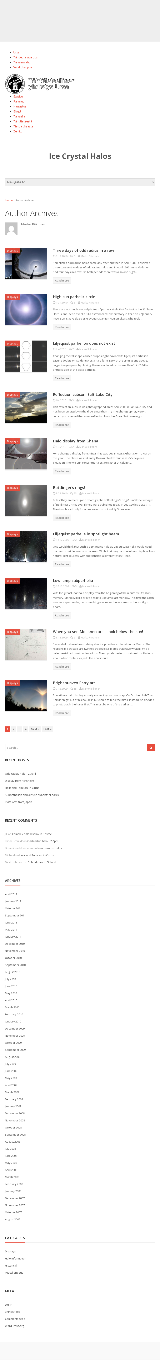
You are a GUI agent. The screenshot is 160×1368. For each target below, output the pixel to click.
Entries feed (12, 1312)
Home (9, 200)
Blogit (17, 111)
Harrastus (19, 106)
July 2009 (10, 1064)
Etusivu (18, 96)
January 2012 (13, 901)
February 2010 (14, 1014)
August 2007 (12, 1219)
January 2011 (13, 936)
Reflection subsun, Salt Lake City (83, 394)
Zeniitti (17, 131)
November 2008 (15, 1120)
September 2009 (15, 1050)
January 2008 (13, 1191)
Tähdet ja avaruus (25, 57)
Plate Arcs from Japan (18, 802)
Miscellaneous (14, 1272)
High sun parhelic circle (74, 296)
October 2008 (13, 1127)
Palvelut (18, 101)
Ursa (16, 52)
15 (75, 688)
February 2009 (14, 1099)
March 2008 (12, 1177)
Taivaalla (19, 116)
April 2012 (11, 894)
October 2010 (13, 958)
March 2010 (12, 1007)
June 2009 (11, 1071)
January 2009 (13, 1106)
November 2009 (15, 1035)
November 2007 (15, 1205)
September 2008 (15, 1134)
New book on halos (50, 848)
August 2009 (12, 1057)
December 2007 (15, 1198)
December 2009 (15, 1028)
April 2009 (11, 1085)
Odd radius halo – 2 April (20, 773)
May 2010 (11, 993)
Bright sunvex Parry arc (74, 682)
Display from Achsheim (19, 781)
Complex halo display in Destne (32, 834)
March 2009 (12, 1092)
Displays (12, 250)
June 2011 (11, 922)
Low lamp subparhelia (73, 580)
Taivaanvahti (21, 62)
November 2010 (15, 951)
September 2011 (15, 915)
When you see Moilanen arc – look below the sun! (98, 631)
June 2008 (11, 1156)
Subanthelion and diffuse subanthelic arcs (32, 795)
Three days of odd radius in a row (83, 250)
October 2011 (13, 908)
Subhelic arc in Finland (42, 862)
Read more (62, 280)
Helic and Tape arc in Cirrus (22, 788)
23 (75, 493)
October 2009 (13, 1043)
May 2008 (11, 1163)
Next (35, 729)
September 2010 (15, 965)
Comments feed (15, 1319)
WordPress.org (14, 1326)
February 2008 (14, 1184)
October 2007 (13, 1212)
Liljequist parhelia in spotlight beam (86, 533)
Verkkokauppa (22, 67)
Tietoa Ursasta (23, 126)
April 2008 (11, 1170)
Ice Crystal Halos (80, 156)
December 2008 (15, 1113)
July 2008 (10, 1149)
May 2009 (11, 1078)
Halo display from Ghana (75, 440)
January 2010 (13, 1021)
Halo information (15, 1258)
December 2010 (15, 944)
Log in (8, 1304)
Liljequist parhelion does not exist (84, 343)
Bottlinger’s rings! (69, 487)
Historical (11, 1265)
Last (47, 729)
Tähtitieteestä (22, 121)
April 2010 (11, 1000)
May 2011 (11, 929)
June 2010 (11, 986)
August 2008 (12, 1141)
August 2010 (12, 972)
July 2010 (10, 979)
